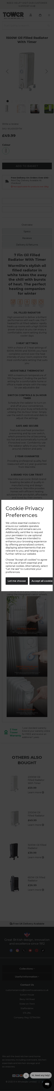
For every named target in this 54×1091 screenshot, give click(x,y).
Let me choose (17, 581)
